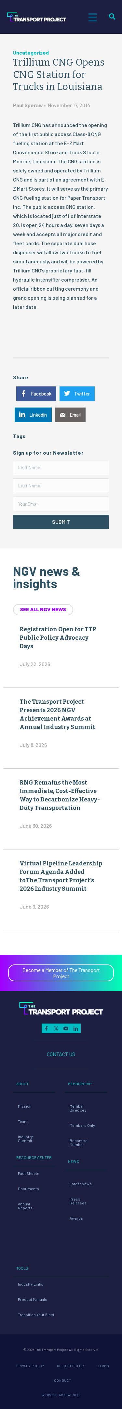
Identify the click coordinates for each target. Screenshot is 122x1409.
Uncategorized (31, 52)
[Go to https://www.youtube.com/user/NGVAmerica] (66, 1028)
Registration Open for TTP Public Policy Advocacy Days (58, 638)
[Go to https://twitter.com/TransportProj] (56, 1028)
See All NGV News (43, 609)
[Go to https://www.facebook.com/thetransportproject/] (46, 1028)
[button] (61, 522)
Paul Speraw (28, 105)
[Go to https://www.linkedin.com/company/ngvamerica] (76, 1028)
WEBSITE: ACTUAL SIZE (61, 1395)
